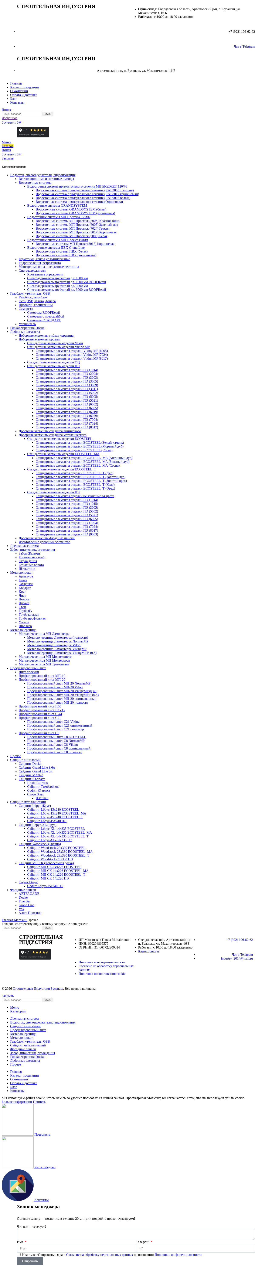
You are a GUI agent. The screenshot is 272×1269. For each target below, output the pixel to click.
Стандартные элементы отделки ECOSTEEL (59, 438)
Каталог (7, 146)
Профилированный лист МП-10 (42, 676)
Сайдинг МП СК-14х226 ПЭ (48, 878)
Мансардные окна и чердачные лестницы (49, 266)
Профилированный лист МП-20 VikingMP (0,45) (62, 691)
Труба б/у (25, 611)
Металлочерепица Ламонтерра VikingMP (56, 649)
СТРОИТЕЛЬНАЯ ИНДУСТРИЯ (56, 6)
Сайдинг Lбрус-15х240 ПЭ (47, 821)
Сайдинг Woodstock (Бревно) (40, 844)
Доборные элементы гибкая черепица (46, 335)
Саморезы (26, 309)
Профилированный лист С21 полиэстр (55, 729)
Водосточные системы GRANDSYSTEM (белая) (71, 209)
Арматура (26, 576)
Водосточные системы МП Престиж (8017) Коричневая (76, 232)
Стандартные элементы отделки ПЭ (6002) (67, 404)
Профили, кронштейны (36, 305)
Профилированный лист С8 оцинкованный (59, 748)
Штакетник (27, 568)
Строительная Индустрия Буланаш (38, 988)
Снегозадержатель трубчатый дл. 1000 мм (57, 278)
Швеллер (25, 626)
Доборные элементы (25, 331)
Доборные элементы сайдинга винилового (50, 431)
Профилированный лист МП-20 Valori (55, 687)
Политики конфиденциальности (178, 1254)
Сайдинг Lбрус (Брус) (35, 805)
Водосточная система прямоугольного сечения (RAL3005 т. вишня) (85, 190)
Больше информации (17, 1102)
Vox (21, 909)
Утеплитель (27, 324)
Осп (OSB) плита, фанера (37, 301)
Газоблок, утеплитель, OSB (30, 293)
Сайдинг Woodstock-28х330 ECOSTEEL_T (58, 855)
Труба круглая (29, 614)
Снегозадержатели (32, 270)
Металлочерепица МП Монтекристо (45, 656)
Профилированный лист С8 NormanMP (56, 740)
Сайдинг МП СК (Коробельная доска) (46, 863)
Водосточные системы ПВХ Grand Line (56, 247)
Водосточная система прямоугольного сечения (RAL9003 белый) (83, 198)
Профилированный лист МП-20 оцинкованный (61, 698)
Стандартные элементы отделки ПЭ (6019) (67, 412)
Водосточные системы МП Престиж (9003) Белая (71, 236)
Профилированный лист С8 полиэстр (54, 752)
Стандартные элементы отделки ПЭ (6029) (67, 416)
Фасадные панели (23, 890)
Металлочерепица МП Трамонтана (44, 664)
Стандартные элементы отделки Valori (55, 343)
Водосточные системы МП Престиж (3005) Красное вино (77, 221)
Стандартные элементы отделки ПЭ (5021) (67, 400)
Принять (39, 1102)
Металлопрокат (21, 572)
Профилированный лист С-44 (40, 714)
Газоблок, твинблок (33, 297)
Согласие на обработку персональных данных (100, 1254)
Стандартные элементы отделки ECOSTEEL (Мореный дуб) (79, 446)
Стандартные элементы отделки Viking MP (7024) (72, 354)
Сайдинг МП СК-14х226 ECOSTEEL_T (56, 874)
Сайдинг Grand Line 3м (35, 771)
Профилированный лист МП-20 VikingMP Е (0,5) (63, 695)
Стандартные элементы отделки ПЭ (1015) (67, 503)
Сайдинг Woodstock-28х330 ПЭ (50, 859)
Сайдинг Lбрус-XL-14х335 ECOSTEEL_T (58, 836)
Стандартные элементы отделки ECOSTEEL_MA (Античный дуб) (84, 458)
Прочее (24, 603)
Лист (22, 595)
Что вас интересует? (31, 1226)
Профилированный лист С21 (40, 718)
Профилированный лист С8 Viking (52, 744)
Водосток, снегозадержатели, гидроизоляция (42, 175)
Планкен (42, 798)
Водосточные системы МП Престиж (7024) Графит (73, 228)
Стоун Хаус (35, 794)
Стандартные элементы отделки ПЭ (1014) (67, 370)
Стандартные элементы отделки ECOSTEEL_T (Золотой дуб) (80, 477)
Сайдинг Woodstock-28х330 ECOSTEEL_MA (60, 851)
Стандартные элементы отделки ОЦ (53, 362)
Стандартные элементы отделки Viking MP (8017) (72, 358)
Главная (8, 920)
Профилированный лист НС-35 (42, 710)
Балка (23, 580)
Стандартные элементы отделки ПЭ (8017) (67, 427)
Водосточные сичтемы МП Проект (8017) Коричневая (75, 244)
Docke (23, 897)
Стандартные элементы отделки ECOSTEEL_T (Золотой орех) (81, 481)
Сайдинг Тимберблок (43, 786)
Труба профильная (32, 618)
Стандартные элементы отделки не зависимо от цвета (75, 496)
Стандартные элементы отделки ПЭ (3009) (67, 385)
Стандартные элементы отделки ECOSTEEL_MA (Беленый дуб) (82, 461)
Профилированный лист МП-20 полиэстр (57, 702)
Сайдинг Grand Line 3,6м (37, 767)
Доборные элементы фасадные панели (47, 538)
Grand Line (26, 905)
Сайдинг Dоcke (30, 763)
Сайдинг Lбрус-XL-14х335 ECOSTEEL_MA (59, 832)
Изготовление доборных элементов (44, 542)
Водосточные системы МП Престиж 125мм (58, 217)
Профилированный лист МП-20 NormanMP (59, 683)
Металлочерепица (23, 630)
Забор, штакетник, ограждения (32, 549)
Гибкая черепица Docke (27, 328)
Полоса (24, 599)
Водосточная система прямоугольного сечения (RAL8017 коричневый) (87, 194)
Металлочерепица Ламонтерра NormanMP (57, 641)
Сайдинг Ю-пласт (32, 779)
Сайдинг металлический (28, 802)
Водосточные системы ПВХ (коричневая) (66, 255)
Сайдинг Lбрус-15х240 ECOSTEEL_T (55, 817)
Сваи (22, 607)
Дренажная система (24, 546)
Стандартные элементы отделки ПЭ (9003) (67, 534)
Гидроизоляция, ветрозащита (40, 263)
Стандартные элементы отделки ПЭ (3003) (67, 377)
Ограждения (28, 561)
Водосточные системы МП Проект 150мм (57, 240)
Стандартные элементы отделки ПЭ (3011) (67, 389)
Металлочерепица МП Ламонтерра (44, 633)
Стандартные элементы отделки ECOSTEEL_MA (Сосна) (78, 465)
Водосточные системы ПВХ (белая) (62, 251)
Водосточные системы (35, 182)
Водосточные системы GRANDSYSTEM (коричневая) (75, 213)
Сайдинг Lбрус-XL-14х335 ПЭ (49, 840)
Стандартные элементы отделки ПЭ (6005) (67, 408)
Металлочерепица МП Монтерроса (44, 660)
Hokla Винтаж (37, 783)
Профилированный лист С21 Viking (53, 721)
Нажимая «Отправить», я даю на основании (112, 1254)
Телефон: (143, 1242)
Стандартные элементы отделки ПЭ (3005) (67, 381)
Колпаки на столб (31, 557)
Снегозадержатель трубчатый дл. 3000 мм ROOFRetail (66, 289)
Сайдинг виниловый (25, 760)
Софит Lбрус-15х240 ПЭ (45, 886)
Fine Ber (24, 901)
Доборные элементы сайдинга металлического (52, 435)
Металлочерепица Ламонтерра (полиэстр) (57, 637)
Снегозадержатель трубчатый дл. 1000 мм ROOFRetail (66, 282)
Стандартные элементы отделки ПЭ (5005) (67, 396)
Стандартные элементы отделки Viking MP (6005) (72, 351)
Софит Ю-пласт (38, 790)
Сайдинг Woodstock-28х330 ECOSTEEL (56, 848)
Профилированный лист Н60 (40, 706)
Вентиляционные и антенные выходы (46, 179)
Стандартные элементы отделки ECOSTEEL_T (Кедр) (75, 484)
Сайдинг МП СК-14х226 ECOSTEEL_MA (58, 870)
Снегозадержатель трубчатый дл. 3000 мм (57, 286)
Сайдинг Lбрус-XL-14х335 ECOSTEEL (56, 828)
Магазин (20, 920)
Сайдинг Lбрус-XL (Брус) (37, 825)
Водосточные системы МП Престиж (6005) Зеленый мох (77, 224)
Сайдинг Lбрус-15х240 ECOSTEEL (53, 809)
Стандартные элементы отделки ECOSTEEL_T (61, 469)
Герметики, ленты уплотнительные (44, 259)
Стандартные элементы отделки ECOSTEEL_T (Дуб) (74, 473)
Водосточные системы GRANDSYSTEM (57, 205)
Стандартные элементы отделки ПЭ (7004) (67, 419)
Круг (22, 591)
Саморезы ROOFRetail (43, 312)
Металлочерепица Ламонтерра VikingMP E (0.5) (61, 653)
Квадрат (25, 588)
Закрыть (8, 158)
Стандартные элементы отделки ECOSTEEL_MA (63, 454)
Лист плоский (29, 672)
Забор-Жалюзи (29, 553)
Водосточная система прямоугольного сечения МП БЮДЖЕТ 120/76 (77, 186)
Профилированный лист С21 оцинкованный (59, 725)
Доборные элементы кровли (39, 339)
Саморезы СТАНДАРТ (44, 320)
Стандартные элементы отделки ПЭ (53, 366)
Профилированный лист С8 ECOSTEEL (56, 737)
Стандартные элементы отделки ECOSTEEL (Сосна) (74, 450)
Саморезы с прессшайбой (45, 316)
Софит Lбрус (28, 882)
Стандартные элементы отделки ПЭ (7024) (67, 423)
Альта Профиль (30, 913)
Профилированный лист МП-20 (42, 679)
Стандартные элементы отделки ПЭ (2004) (67, 373)
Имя (20, 1242)
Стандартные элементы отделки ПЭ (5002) (67, 393)
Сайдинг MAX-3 (31, 775)
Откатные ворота (31, 565)
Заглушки (26, 584)
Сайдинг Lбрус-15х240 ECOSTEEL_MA (56, 813)
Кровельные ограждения (45, 274)
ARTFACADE (29, 893)
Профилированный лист (28, 668)
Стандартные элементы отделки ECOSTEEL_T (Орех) (75, 488)
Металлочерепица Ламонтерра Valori (54, 645)
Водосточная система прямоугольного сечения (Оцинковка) (79, 201)
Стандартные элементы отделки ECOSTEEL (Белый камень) (80, 442)
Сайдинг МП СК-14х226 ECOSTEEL (54, 867)
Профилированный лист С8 (39, 733)
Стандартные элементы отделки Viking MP (58, 347)
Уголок (24, 622)
